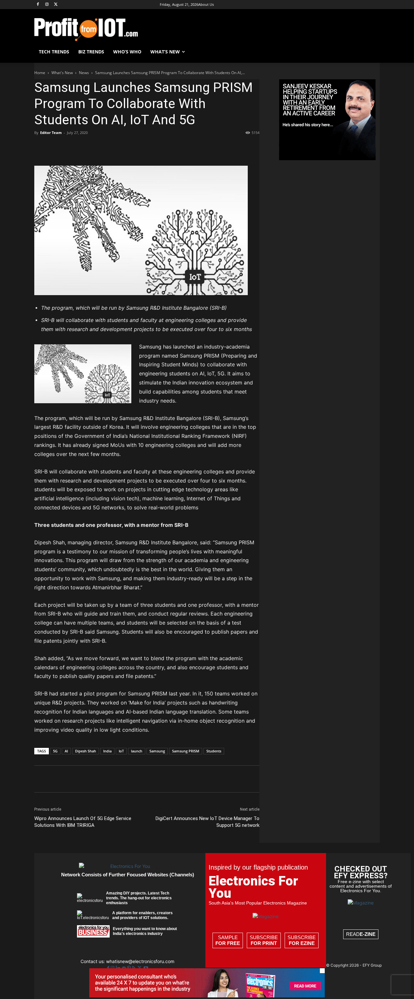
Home (39, 72)
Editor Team (51, 132)
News (84, 72)
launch (136, 751)
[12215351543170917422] (327, 158)
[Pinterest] (70, 147)
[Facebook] (38, 4)
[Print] (130, 147)
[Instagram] (47, 4)
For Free (227, 943)
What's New (62, 72)
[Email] (115, 147)
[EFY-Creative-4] (207, 995)
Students (213, 751)
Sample (227, 940)
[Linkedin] (100, 147)
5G (55, 751)
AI (66, 751)
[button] (372, 52)
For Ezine (302, 943)
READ (361, 934)
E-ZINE (368, 934)
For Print (264, 943)
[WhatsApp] (85, 147)
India (107, 751)
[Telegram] (144, 147)
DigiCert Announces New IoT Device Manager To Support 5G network (207, 822)
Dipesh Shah (85, 751)
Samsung (157, 751)
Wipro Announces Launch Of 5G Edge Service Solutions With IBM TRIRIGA (82, 822)
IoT (121, 751)
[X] (56, 4)
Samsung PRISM (185, 751)
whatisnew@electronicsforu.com (140, 961)
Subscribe (264, 940)
